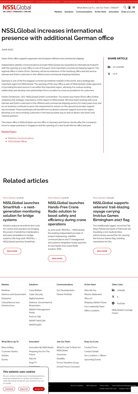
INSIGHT (115, 8)
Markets (58, 12)
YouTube (121, 303)
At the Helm (100, 12)
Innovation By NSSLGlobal (41, 347)
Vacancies (61, 354)
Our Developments (65, 290)
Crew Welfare (35, 290)
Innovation (114, 12)
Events (5, 359)
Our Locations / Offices (95, 355)
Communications (84, 12)
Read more (12, 251)
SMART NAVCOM (37, 320)
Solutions (69, 12)
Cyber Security (36, 294)
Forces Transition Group (68, 362)
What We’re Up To (85, 8)
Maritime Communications (21, 138)
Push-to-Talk (35, 316)
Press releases (9, 198)
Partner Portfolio (64, 294)
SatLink (32, 358)
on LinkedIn (118, 67)
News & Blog (7, 347)
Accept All (39, 389)
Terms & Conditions (77, 385)
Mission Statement (93, 294)
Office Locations (91, 310)
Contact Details (91, 351)
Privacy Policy (104, 385)
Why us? (88, 298)
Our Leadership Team (94, 306)
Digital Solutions (36, 298)
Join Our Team (102, 8)
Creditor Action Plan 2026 (107, 388)
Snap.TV (33, 362)
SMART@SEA (35, 325)
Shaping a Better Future (95, 302)
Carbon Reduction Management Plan (124, 385)
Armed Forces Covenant (68, 366)
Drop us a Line (128, 12)
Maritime (6, 290)
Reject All (24, 389)
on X (115, 74)
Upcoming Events (92, 359)
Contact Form (90, 347)
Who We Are (90, 290)
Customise (9, 389)
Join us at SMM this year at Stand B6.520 (48, 1)
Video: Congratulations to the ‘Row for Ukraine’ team (79, 1)
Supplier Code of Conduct (127, 388)
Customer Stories (10, 351)
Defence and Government (14, 294)
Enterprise (6, 298)
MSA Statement (91, 385)
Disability (61, 358)
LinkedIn (121, 290)
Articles (5, 355)
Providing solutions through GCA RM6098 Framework (16, 1)
